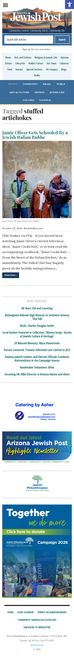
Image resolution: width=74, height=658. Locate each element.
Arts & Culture (19, 92)
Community (30, 84)
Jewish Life (57, 92)
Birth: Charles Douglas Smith (37, 326)
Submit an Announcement (52, 612)
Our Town (51, 63)
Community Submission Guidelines (37, 620)
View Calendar (25, 612)
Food (9, 69)
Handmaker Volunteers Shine (37, 367)
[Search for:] (28, 39)
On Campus (52, 69)
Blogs (64, 69)
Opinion (65, 57)
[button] (69, 4)
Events (8, 63)
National (45, 100)
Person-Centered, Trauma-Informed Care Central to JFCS (37, 350)
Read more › (11, 275)
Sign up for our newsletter (36, 49)
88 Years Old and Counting (37, 308)
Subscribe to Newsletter (37, 627)
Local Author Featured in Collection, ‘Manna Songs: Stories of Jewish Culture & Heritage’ (37, 334)
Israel (47, 84)
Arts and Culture (22, 57)
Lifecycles (20, 63)
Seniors (19, 69)
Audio (37, 75)
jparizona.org (36, 644)
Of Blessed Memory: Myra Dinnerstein (37, 343)
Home (10, 612)
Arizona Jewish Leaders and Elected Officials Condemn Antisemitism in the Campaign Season (37, 358)
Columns (64, 63)
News (8, 57)
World (60, 84)
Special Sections (34, 69)
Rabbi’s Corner (36, 63)
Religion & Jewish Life (46, 57)
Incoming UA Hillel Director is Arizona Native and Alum (37, 374)
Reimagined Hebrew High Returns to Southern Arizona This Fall (37, 317)
